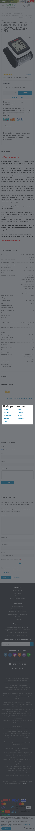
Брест (19, 410)
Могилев (6, 413)
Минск (5, 410)
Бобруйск (21, 419)
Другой (5, 422)
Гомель (20, 416)
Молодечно (7, 416)
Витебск (6, 419)
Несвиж (20, 413)
